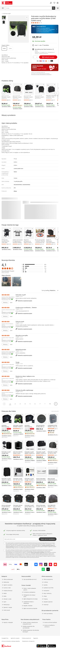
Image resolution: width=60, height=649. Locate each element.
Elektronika (6, 582)
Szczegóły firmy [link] (5, 638)
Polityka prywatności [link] (26, 638)
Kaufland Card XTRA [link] (48, 587)
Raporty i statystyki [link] (8, 622)
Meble (5, 593)
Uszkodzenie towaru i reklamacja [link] (28, 602)
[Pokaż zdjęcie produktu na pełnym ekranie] (18, 29)
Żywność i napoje (8, 607)
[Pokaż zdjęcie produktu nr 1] (4, 18)
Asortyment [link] (46, 590)
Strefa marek (7, 610)
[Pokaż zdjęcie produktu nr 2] (4, 22)
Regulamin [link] (35, 638)
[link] (51, 3)
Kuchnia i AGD (7, 587)
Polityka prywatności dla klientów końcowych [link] (31, 631)
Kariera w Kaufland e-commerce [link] (49, 626)
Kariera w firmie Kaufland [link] (50, 622)
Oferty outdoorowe (8, 579)
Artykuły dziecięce (8, 590)
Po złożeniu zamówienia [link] (29, 592)
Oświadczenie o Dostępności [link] (28, 641)
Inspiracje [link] (46, 604)
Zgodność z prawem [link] (15, 638)
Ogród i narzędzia (8, 585)
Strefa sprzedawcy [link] (48, 613)
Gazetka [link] (45, 585)
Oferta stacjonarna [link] (48, 579)
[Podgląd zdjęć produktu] (4, 29)
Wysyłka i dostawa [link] (27, 605)
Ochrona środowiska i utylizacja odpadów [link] (11, 641)
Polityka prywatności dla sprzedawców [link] (28, 627)
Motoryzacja (6, 604)
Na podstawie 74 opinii (8, 271)
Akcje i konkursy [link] (47, 593)
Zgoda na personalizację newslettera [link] (37, 552)
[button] (34, 264)
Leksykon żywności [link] (48, 601)
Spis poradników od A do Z (30, 579)
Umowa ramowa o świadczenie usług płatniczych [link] (30, 623)
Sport (5, 601)
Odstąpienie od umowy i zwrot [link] (29, 595)
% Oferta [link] (46, 582)
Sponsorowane (4, 95)
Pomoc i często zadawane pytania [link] (29, 589)
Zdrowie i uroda (7, 599)
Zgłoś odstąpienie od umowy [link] (30, 599)
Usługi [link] (45, 596)
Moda (5, 596)
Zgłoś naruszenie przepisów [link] (30, 608)
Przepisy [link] (46, 599)
